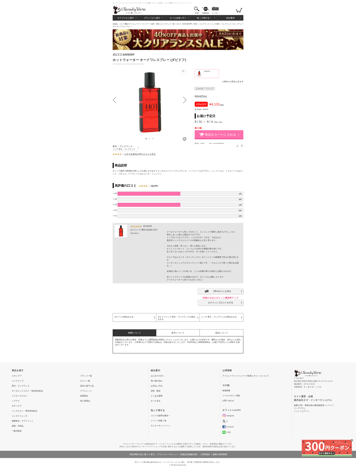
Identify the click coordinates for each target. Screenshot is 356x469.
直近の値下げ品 (87, 386)
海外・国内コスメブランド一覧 (163, 24)
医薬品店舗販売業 (189, 454)
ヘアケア (16, 401)
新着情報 (226, 391)
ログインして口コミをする (220, 302)
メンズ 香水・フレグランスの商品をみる (219, 317)
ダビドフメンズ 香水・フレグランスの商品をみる (176, 318)
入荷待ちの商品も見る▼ (232, 81)
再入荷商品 (85, 401)
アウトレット (86, 391)
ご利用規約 (205, 454)
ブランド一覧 (86, 376)
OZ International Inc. (179, 465)
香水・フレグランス (201, 24)
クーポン (215, 13)
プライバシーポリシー (167, 454)
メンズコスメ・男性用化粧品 (24, 411)
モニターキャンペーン (160, 426)
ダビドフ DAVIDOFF (123, 54)
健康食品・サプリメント (22, 421)
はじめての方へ (157, 376)
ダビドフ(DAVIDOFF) (184, 24)
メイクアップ (18, 381)
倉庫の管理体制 (220, 454)
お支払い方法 (156, 386)
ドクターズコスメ (19, 396)
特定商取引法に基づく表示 (142, 454)
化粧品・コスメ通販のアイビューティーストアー (131, 24)
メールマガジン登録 (231, 396)
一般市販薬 (17, 431)
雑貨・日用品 (18, 426)
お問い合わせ (228, 401)
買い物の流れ (156, 381)
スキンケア (17, 376)
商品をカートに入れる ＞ (222, 134)
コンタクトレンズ (19, 416)
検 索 (197, 13)
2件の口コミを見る (222, 291)
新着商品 (205, 13)
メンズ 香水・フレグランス (221, 24)
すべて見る (155, 401)
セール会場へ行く (178, 18)
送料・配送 (155, 391)
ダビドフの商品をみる (124, 317)
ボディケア (17, 406)
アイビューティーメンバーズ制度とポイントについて (245, 376)
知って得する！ (204, 18)
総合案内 (230, 18)
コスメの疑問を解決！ (160, 416)
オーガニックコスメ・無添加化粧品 (27, 391)
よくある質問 (156, 396)
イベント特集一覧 (158, 421)
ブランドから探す (152, 18)
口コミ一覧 (85, 381)
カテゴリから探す (125, 18)
